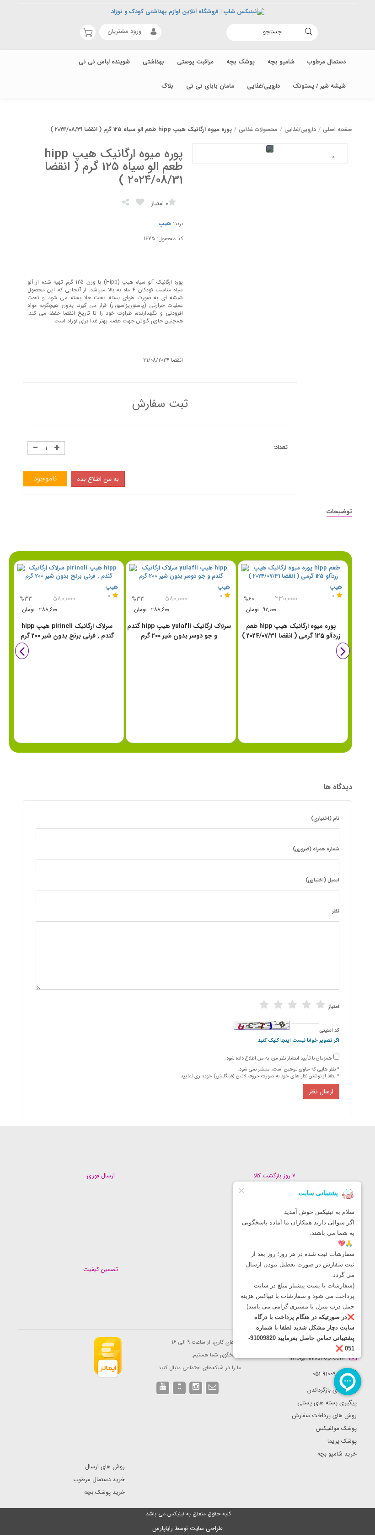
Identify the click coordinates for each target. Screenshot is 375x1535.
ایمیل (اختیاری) (322, 880)
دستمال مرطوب (326, 62)
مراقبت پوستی (195, 62)
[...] (333, 157)
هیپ (164, 223)
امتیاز (333, 1007)
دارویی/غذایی (263, 86)
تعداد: (280, 447)
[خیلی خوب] (306, 1004)
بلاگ (167, 86)
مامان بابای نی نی (210, 86)
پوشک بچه (240, 62)
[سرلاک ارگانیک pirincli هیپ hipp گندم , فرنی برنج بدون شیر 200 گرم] (68, 572)
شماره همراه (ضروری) (316, 849)
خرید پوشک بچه (104, 1492)
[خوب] (292, 1004)
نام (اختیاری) (325, 819)
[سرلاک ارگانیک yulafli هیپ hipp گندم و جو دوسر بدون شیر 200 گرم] (180, 572)
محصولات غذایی (258, 129)
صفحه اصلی (337, 129)
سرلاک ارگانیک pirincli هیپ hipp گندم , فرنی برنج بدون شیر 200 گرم (67, 631)
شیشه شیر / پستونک (319, 86)
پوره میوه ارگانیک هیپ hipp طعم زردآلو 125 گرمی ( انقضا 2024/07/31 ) (291, 631)
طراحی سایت (206, 1528)
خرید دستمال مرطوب (99, 1479)
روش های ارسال (105, 1467)
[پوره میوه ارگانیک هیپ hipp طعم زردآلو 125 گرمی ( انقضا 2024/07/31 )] (292, 572)
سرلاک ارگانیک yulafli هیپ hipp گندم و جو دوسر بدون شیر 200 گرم (179, 631)
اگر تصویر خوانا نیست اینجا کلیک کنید (298, 1040)
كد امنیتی (329, 1030)
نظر (335, 911)
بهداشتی (153, 62)
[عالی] (320, 1004)
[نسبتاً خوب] (278, 1004)
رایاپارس (162, 1528)
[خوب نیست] (263, 1004)
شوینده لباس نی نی (104, 62)
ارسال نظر (321, 1092)
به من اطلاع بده (98, 479)
